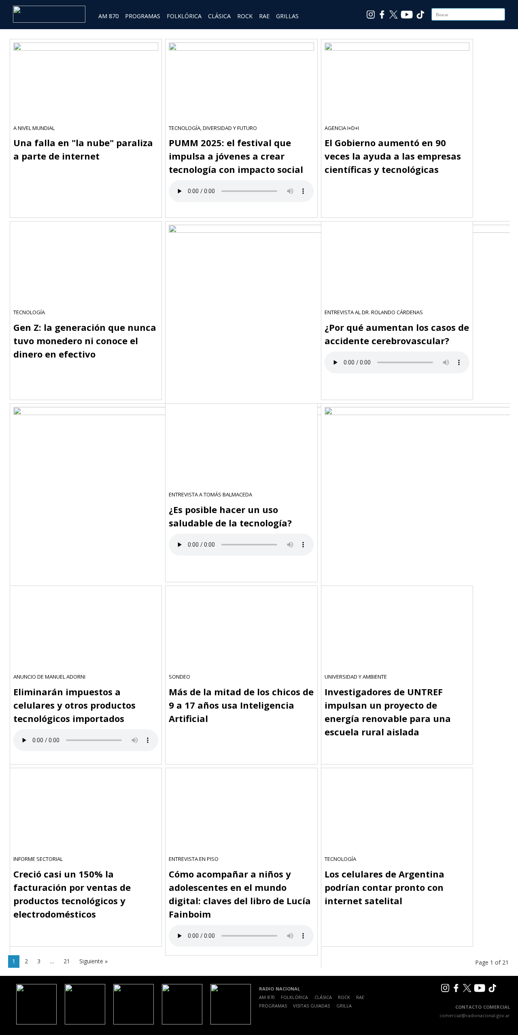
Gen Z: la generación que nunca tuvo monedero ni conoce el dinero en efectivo (84, 340)
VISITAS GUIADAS (311, 1006)
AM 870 (108, 16)
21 (67, 961)
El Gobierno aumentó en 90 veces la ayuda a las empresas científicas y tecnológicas (393, 155)
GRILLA (344, 1006)
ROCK (245, 16)
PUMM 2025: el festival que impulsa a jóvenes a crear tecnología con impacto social (236, 155)
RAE (264, 16)
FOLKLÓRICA (184, 16)
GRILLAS (287, 16)
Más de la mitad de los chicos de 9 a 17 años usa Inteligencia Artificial (241, 705)
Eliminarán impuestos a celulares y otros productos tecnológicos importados (74, 705)
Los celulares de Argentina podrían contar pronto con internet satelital (384, 887)
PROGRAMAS (142, 16)
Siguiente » (93, 961)
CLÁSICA (219, 16)
